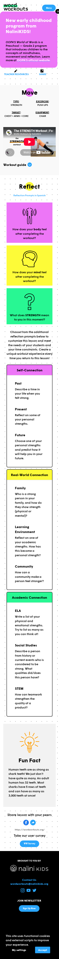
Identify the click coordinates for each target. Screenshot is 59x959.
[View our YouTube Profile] (29, 891)
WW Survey (29, 843)
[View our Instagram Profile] (23, 891)
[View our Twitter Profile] (34, 891)
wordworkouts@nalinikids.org (29, 883)
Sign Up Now (29, 908)
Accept (42, 949)
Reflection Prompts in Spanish (29, 195)
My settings (19, 949)
